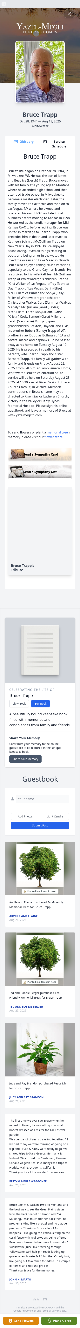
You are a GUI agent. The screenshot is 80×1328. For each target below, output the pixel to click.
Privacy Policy (29, 1310)
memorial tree (57, 432)
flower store (53, 437)
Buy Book (40, 703)
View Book (19, 703)
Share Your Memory (25, 759)
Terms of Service (51, 1310)
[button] (40, 868)
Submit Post (40, 825)
